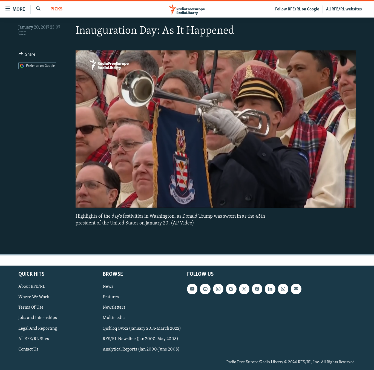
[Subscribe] (296, 289)
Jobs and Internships (37, 318)
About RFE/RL (31, 286)
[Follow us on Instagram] (218, 289)
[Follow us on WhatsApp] (283, 289)
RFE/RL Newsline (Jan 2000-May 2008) (140, 339)
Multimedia (114, 318)
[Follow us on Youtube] (192, 289)
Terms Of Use (31, 307)
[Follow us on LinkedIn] (270, 289)
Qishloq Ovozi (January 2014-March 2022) (142, 328)
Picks (56, 9)
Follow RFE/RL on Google (297, 9)
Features (111, 297)
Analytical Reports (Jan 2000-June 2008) (141, 349)
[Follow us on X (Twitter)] (244, 289)
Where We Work (33, 297)
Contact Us (28, 349)
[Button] (27, 55)
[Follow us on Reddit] (205, 289)
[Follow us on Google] (231, 289)
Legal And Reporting (37, 328)
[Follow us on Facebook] (257, 289)
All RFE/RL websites (344, 9)
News (108, 286)
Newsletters (114, 307)
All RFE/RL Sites (33, 339)
